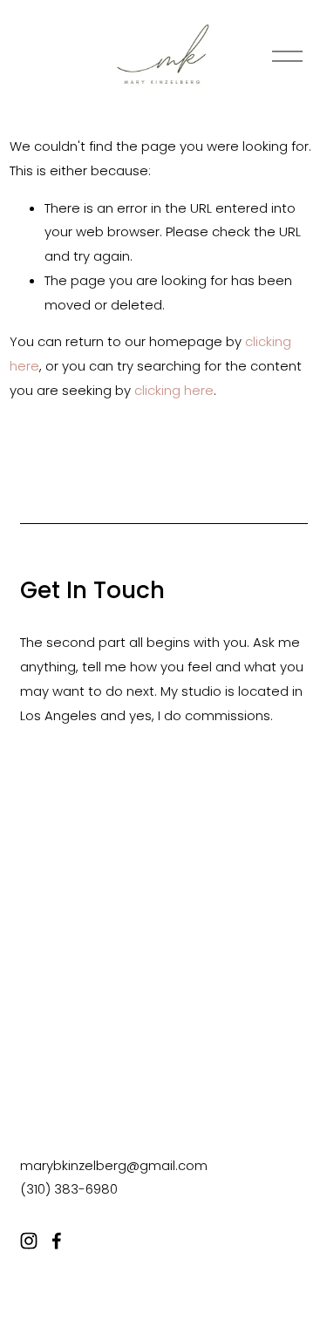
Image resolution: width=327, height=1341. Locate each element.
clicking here (174, 390)
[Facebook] (56, 1240)
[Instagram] (28, 1240)
